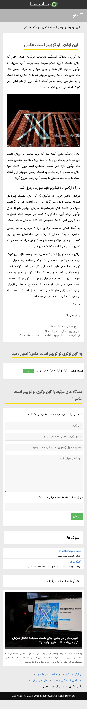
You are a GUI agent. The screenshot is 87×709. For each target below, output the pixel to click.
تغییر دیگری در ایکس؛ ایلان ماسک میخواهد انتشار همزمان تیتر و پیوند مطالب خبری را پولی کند (45, 640)
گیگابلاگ (75, 562)
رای (29, 371)
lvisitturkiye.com (70, 551)
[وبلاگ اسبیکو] (43, 4)
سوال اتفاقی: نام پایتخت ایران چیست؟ (61, 497)
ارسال (76, 516)
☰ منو (78, 15)
